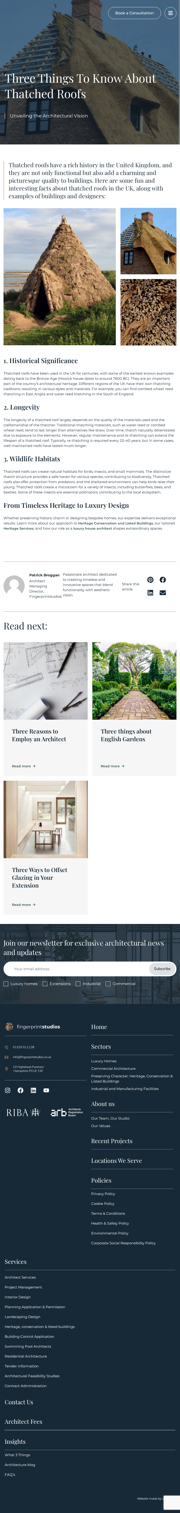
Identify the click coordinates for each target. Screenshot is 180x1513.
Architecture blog (20, 1465)
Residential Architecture (26, 1356)
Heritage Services (19, 528)
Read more (21, 766)
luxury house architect (92, 528)
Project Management (23, 1287)
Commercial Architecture (113, 1068)
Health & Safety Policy (110, 1223)
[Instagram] (8, 1090)
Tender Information (22, 1366)
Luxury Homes (103, 1061)
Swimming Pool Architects (28, 1346)
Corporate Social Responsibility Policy (123, 1243)
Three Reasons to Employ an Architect (39, 735)
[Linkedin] (33, 1090)
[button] (151, 579)
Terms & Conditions (108, 1213)
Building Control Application (29, 1336)
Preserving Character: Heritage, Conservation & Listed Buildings (132, 1078)
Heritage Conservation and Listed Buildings (115, 523)
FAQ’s (10, 1474)
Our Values (100, 1126)
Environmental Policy (109, 1233)
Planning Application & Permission (35, 1307)
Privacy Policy (103, 1193)
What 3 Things (17, 1455)
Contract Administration (26, 1386)
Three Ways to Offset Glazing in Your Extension (39, 877)
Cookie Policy (102, 1203)
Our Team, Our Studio (110, 1118)
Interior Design (18, 1297)
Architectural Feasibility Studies (32, 1376)
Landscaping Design (22, 1317)
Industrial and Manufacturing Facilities (125, 1088)
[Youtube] (46, 1090)
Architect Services (20, 1277)
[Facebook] (20, 1090)
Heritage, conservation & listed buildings (40, 1326)
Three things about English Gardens (126, 735)
